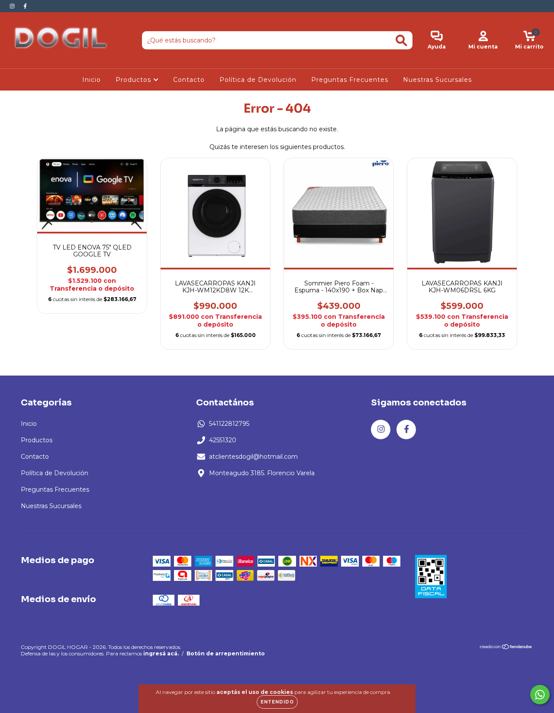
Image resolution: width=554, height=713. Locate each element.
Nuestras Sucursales (437, 80)
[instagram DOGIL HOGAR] (12, 6)
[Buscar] (401, 40)
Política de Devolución (257, 80)
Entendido (277, 702)
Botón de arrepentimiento (226, 653)
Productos (134, 80)
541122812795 (229, 424)
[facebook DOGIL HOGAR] (25, 6)
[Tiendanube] (506, 648)
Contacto (189, 80)
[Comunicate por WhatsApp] (540, 694)
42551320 (222, 440)
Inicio (91, 80)
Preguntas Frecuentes (349, 80)
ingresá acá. (161, 653)
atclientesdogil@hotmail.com (253, 456)
